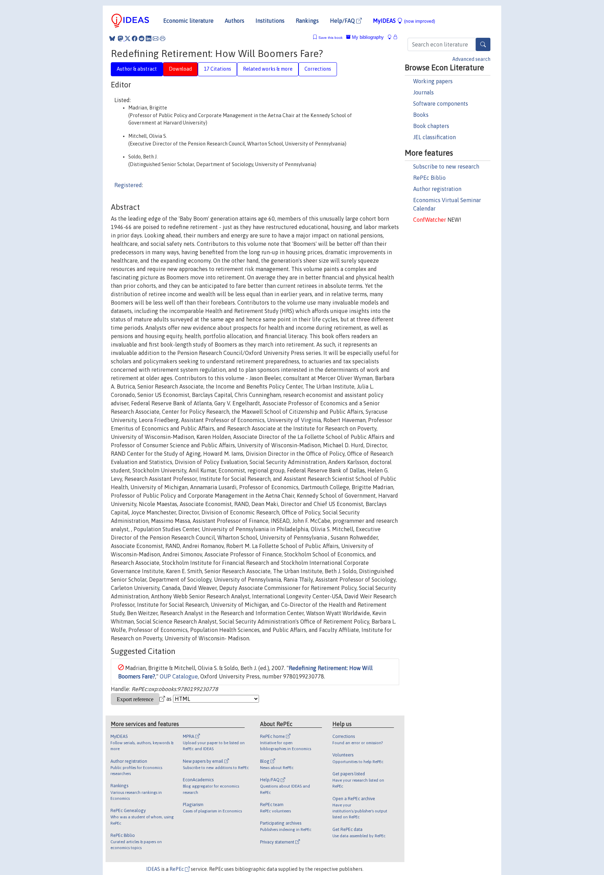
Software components (440, 103)
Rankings (307, 20)
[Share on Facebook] (134, 38)
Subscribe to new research (446, 166)
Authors (234, 20)
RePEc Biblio (429, 178)
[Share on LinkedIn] (148, 38)
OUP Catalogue (179, 676)
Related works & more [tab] (268, 69)
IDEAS (153, 869)
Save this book (330, 38)
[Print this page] (162, 38)
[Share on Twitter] (127, 38)
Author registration (437, 189)
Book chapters (431, 126)
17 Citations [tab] (217, 69)
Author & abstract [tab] (137, 69)
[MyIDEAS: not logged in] (391, 37)
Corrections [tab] (317, 69)
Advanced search (471, 59)
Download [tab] (180, 69)
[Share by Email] (155, 38)
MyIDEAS (404, 20)
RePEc (177, 869)
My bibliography (367, 37)
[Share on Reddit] (141, 38)
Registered (128, 185)
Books (421, 115)
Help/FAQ (343, 20)
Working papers (433, 81)
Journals (423, 92)
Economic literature (188, 20)
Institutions (270, 20)
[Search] (483, 44)
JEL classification (434, 137)
